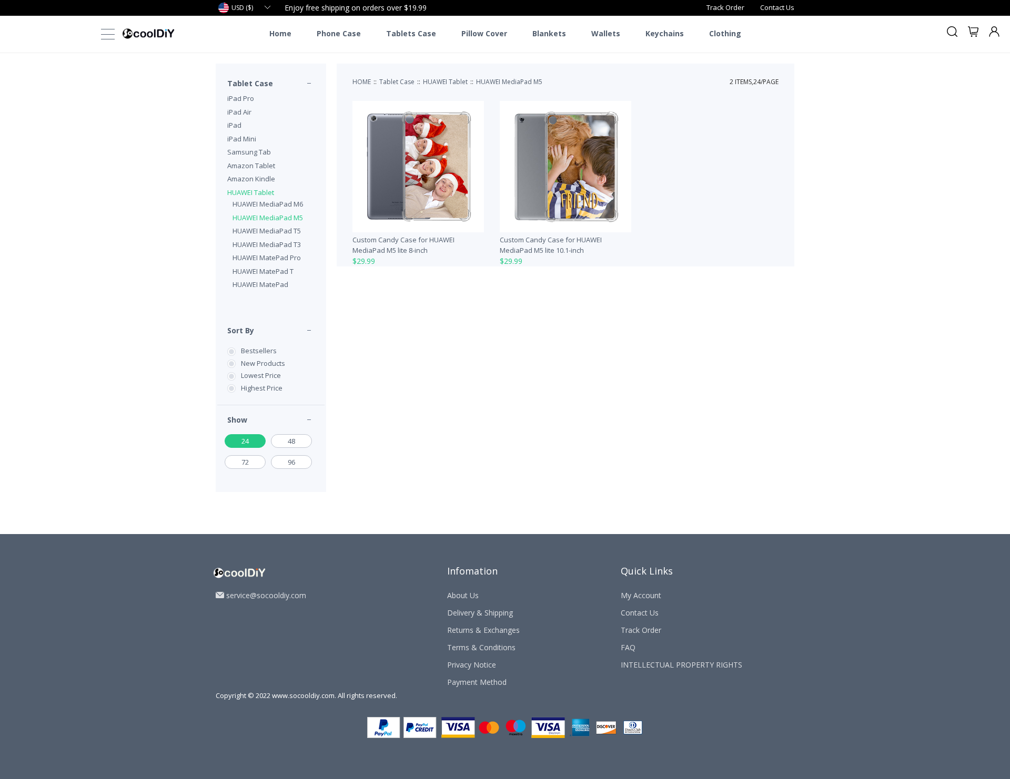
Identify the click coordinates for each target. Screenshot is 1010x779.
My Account (641, 595)
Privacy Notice (471, 665)
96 (291, 462)
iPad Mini (241, 139)
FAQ (628, 647)
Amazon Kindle (251, 178)
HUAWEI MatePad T (263, 271)
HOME (361, 81)
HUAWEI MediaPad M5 (268, 217)
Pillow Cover (484, 33)
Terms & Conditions (481, 647)
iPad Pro (240, 98)
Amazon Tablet (251, 165)
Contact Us (777, 7)
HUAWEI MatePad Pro (267, 257)
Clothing (725, 33)
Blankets (549, 33)
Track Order (725, 7)
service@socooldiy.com (266, 595)
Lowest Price (261, 375)
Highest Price (261, 388)
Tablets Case (411, 33)
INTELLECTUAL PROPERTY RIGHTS (681, 665)
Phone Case (339, 33)
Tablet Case (250, 83)
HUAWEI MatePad (260, 284)
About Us (463, 595)
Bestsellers (259, 350)
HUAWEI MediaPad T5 (267, 230)
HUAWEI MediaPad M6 (268, 204)
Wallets (605, 33)
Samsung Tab (249, 152)
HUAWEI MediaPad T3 (267, 244)
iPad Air (239, 112)
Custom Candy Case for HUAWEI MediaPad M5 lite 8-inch (403, 245)
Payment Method (477, 682)
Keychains (664, 33)
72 (245, 462)
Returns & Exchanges (483, 630)
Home (280, 33)
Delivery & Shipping (480, 613)
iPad (234, 125)
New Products (263, 363)
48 (291, 441)
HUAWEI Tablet (250, 192)
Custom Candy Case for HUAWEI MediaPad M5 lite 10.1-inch (551, 245)
